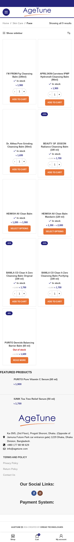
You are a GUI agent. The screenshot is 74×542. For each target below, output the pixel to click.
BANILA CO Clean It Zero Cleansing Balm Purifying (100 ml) (54, 276)
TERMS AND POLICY (15, 457)
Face (29, 23)
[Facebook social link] (33, 493)
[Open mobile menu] (6, 12)
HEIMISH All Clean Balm (19, 214)
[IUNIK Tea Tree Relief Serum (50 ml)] (5, 404)
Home (6, 23)
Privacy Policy (10, 463)
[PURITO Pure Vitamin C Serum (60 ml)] (5, 385)
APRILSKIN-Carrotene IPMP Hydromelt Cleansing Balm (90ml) (54, 77)
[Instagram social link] (40, 493)
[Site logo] (37, 12)
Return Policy (10, 469)
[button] (19, 99)
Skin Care (18, 23)
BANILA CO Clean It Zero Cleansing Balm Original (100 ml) (19, 276)
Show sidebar (14, 33)
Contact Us (9, 474)
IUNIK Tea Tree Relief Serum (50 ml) (34, 398)
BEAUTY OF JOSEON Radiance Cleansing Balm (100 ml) (54, 146)
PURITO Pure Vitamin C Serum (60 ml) (35, 379)
